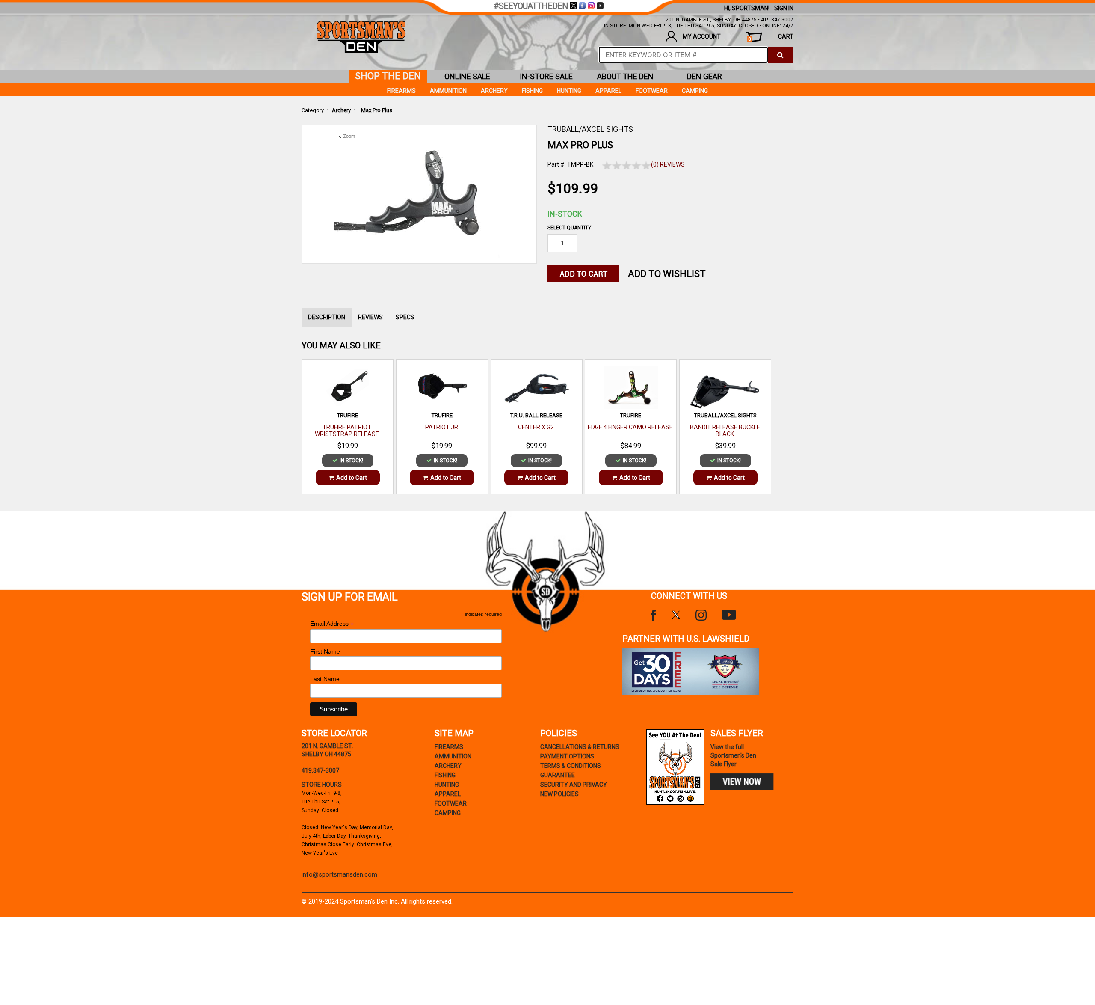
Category (313, 110)
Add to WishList (667, 273)
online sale (467, 76)
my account (702, 36)
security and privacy (573, 784)
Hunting (569, 90)
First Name (325, 651)
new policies (559, 794)
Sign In (783, 8)
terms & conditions (570, 765)
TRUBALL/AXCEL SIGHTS (590, 129)
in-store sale (546, 76)
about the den (625, 76)
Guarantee (557, 775)
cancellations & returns (579, 746)
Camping (695, 90)
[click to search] (780, 55)
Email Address (332, 624)
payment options (567, 756)
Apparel (608, 90)
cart (770, 37)
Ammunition (448, 90)
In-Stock (565, 213)
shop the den (388, 76)
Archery (341, 110)
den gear (704, 76)
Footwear (652, 90)
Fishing (532, 90)
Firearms (401, 90)
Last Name (325, 678)
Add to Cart (351, 477)
